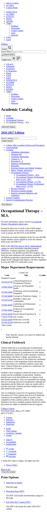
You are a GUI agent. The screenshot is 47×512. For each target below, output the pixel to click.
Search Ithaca (6, 52)
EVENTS (10, 16)
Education (15, 166)
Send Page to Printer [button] (14, 483)
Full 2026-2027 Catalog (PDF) (18, 502)
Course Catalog (17, 30)
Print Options (7, 204)
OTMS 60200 (7, 287)
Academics (10, 69)
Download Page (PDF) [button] (15, 491)
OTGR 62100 (7, 322)
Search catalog (7, 138)
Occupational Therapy (15, 120)
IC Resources (11, 71)
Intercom (14, 35)
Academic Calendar (14, 433)
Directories (15, 28)
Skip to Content (12, 3)
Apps (13, 33)
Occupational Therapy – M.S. (28, 175)
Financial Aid (16, 154)
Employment (11, 444)
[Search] (8, 54)
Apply (8, 40)
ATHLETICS (11, 12)
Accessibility (11, 442)
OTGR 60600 (7, 296)
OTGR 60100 (7, 314)
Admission (10, 66)
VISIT (8, 37)
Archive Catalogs (13, 198)
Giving (9, 435)
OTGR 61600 (7, 292)
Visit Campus (11, 431)
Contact (9, 417)
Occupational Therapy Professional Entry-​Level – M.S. (30, 178)
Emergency (10, 422)
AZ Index (10, 5)
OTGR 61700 (7, 282)
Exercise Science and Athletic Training (26, 168)
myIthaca (14, 26)
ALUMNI (10, 14)
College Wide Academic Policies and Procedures (25, 145)
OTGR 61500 (7, 300)
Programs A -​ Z (17, 161)
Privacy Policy (12, 465)
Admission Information (20, 152)
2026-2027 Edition (12, 132)
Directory (10, 420)
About (8, 73)
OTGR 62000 (7, 320)
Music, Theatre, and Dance (21, 170)
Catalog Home (12, 8)
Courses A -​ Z (16, 159)
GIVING (9, 21)
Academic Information (20, 157)
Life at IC (10, 64)
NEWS (9, 19)
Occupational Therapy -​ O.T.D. (28, 182)
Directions (10, 424)
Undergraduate (12, 147)
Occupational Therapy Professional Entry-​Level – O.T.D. (30, 185)
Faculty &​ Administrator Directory (19, 200)
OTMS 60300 (7, 305)
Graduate (9, 118)
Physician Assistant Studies (21, 191)
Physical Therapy (18, 189)
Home (8, 116)
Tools (9, 24)
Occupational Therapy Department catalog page (21, 223)
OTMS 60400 (7, 310)
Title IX (9, 440)
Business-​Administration (20, 163)
